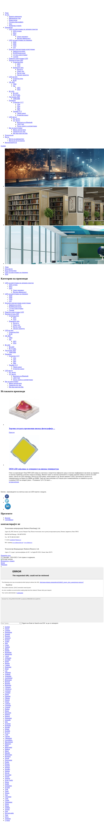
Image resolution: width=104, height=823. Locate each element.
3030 (14, 42)
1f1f (14, 47)
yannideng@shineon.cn (15, 540)
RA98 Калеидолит (19, 53)
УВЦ (14, 84)
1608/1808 (16, 99)
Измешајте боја (18, 67)
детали (16, 482)
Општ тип (20, 71)
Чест (10, 24)
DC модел (16, 119)
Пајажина (12, 100)
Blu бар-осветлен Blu (20, 133)
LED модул (13, 117)
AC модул (16, 120)
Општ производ (22, 36)
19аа (18, 106)
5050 (14, 44)
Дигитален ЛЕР (14, 97)
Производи (9, 27)
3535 (18, 66)
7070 (14, 46)
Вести (7, 137)
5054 (18, 89)
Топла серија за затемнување (27, 126)
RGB (14, 80)
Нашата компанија (15, 16)
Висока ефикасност (24, 38)
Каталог (7, 518)
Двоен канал (21, 113)
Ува (14, 86)
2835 (14, 35)
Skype (3, 563)
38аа (18, 109)
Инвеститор (13, 20)
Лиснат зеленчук (23, 75)
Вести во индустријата (17, 141)
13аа (18, 104)
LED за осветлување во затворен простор (23, 29)
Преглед (12, 432)
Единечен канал (22, 115)
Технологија (9, 135)
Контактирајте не (11, 142)
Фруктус (20, 69)
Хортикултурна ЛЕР (16, 60)
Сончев (15, 57)
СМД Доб (20, 124)
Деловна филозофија (16, 22)
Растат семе (21, 73)
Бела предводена (10, 270)
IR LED (11, 91)
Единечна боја (18, 62)
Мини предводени (19, 130)
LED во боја (13, 77)
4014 (14, 33)
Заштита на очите (19, 51)
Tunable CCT (17, 111)
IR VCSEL (16, 95)
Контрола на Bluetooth (24, 122)
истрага (11, 482)
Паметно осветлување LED (18, 58)
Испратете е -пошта (7, 561)
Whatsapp (4, 565)
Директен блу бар (19, 131)
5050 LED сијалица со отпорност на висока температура (34, 469)
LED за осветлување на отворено (20, 40)
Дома (7, 13)
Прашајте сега (6, 555)
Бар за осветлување (15, 128)
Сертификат (9, 520)
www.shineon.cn (28, 542)
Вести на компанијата (16, 139)
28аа (18, 108)
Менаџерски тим (15, 18)
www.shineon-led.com (17, 542)
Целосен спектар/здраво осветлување (22, 49)
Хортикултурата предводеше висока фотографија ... (32, 428)
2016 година (17, 31)
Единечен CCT (18, 102)
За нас (7, 15)
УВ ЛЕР (12, 82)
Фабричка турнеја (15, 25)
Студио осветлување (20, 55)
